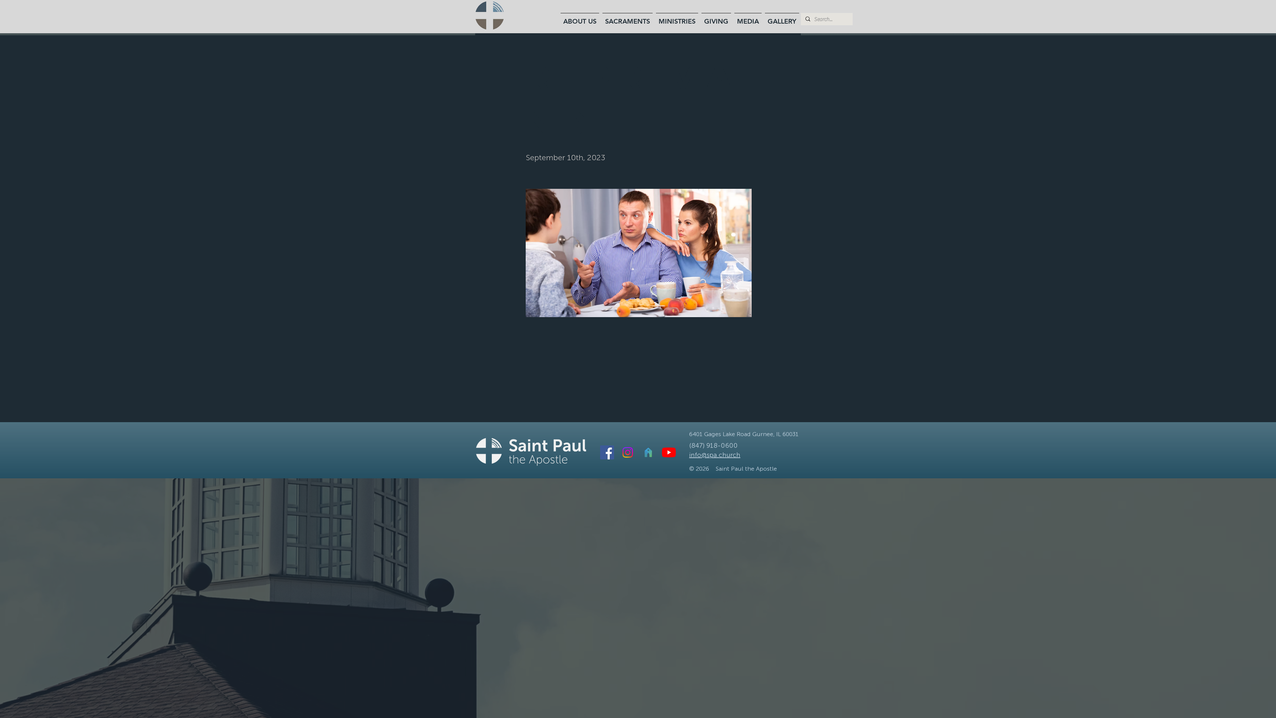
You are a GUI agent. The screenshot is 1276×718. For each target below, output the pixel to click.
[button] (580, 18)
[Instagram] (628, 452)
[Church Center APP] (648, 452)
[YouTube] (669, 452)
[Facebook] (607, 452)
